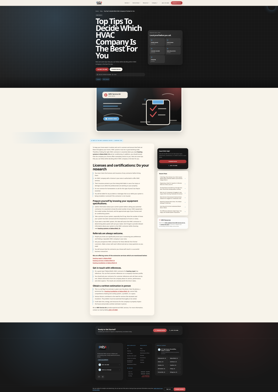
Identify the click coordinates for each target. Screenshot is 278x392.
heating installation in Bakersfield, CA (117, 291)
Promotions (143, 357)
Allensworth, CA (162, 358)
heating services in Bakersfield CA (104, 260)
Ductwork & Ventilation (130, 361)
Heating (129, 351)
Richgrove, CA (173, 372)
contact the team (164, 224)
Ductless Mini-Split (131, 355)
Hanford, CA (173, 365)
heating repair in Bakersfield (102, 258)
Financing (142, 350)
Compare (98, 79)
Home (97, 11)
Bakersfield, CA (174, 358)
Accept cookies (179, 389)
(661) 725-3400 (165, 3)
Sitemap (142, 362)
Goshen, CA (161, 365)
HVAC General (106, 79)
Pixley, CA (172, 368)
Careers (142, 360)
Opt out (168, 389)
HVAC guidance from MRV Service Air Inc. (175, 222)
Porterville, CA (161, 372)
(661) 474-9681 (113, 310)
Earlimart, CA (173, 361)
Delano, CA (160, 361)
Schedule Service (177, 3)
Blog (101, 11)
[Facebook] (99, 376)
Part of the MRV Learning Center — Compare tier (107, 140)
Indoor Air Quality (131, 358)
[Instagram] (102, 376)
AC (127, 348)
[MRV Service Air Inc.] (99, 3)
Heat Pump (129, 353)
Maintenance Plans (131, 364)
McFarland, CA (161, 368)
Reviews (142, 355)
